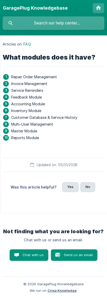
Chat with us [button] (33, 255)
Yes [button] (70, 187)
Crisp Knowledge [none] (62, 290)
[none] (35, 8)
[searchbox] (53, 23)
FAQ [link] (27, 44)
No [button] (87, 187)
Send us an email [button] (78, 255)
